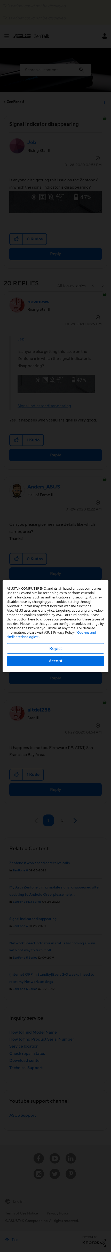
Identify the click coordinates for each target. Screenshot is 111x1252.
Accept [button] (55, 661)
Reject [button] (55, 648)
